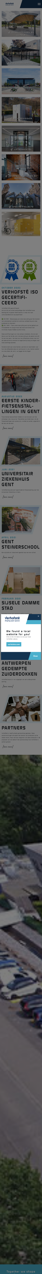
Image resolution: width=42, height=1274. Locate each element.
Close (35, 656)
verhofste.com (14, 644)
